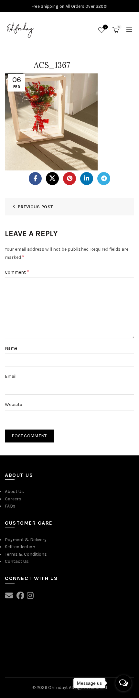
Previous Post (35, 207)
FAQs (10, 506)
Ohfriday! (57, 687)
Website (13, 404)
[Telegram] (103, 178)
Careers (13, 499)
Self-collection (20, 547)
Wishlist (105, 27)
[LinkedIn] (86, 178)
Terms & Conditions (26, 554)
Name (11, 348)
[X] (52, 178)
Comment (17, 272)
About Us (14, 491)
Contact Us (17, 561)
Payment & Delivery (26, 539)
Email (10, 376)
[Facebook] (35, 178)
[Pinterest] (69, 178)
